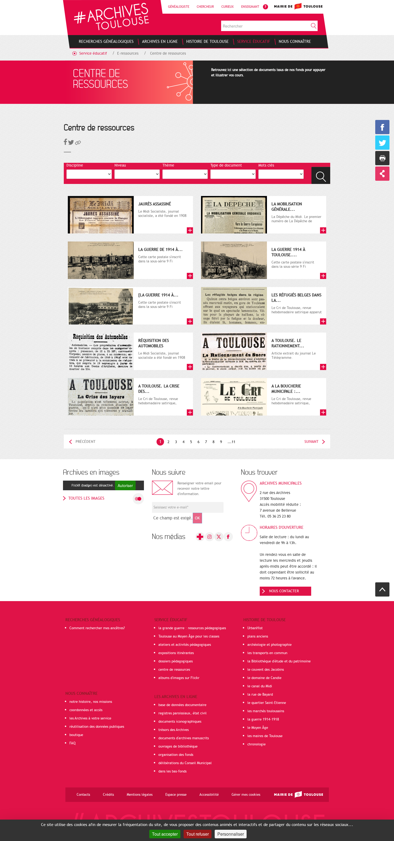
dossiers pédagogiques (175, 661)
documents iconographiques (179, 721)
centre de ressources (174, 669)
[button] (78, 143)
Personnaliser (230, 834)
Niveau (120, 165)
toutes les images (86, 498)
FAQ (72, 743)
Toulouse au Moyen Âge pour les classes (188, 636)
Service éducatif (93, 53)
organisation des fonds (175, 755)
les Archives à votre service (90, 718)
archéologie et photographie (269, 645)
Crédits (108, 795)
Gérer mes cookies (246, 795)
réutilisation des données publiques (96, 727)
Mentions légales (140, 795)
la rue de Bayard (260, 694)
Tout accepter (165, 834)
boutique (76, 735)
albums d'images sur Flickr (178, 678)
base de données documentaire (182, 705)
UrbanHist (255, 628)
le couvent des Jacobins (265, 669)
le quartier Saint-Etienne (266, 703)
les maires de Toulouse (265, 736)
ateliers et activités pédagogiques (184, 645)
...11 (231, 442)
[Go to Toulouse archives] (111, 16)
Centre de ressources (168, 53)
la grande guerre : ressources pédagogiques (192, 628)
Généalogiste (178, 7)
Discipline (74, 165)
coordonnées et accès (85, 710)
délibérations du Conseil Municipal (185, 763)
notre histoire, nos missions (90, 702)
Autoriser (125, 485)
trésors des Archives (173, 730)
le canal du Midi (259, 686)
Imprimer (382, 158)
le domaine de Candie (264, 678)
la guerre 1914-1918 (263, 719)
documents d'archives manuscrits (183, 738)
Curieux (227, 7)
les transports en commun (267, 653)
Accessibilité (209, 795)
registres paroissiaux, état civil (182, 713)
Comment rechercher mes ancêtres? (97, 628)
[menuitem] (106, 41)
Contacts (83, 795)
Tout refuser (197, 834)
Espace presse (176, 795)
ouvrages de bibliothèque (178, 746)
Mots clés (266, 165)
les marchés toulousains (265, 711)
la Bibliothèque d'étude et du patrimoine (279, 661)
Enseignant (250, 7)
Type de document (226, 165)
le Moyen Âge (257, 728)
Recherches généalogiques (92, 619)
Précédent (85, 441)
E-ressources (128, 53)
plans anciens (257, 636)
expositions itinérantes (176, 653)
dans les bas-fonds (172, 771)
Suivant (311, 441)
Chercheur (205, 7)
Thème (168, 165)
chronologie (256, 744)
